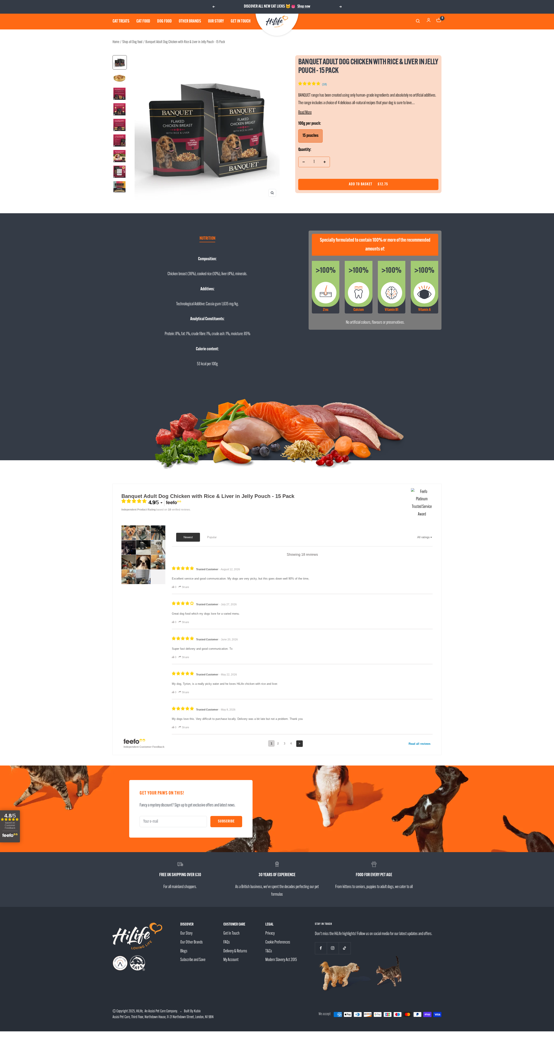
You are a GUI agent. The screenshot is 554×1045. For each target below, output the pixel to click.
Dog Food (164, 21)
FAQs (226, 942)
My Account (230, 960)
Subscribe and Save (192, 960)
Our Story (216, 21)
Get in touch (241, 21)
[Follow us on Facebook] (321, 948)
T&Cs (268, 951)
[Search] (418, 21)
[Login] (428, 21)
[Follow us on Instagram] (333, 948)
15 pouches (310, 136)
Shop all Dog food (132, 42)
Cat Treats (121, 21)
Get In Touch (231, 933)
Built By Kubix (192, 1011)
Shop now (303, 7)
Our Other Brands (191, 942)
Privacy (270, 933)
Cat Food (143, 21)
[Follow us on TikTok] (345, 948)
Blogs (183, 951)
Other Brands (190, 21)
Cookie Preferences (277, 942)
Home (116, 42)
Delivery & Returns (235, 951)
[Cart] (438, 21)
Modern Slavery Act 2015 (281, 960)
